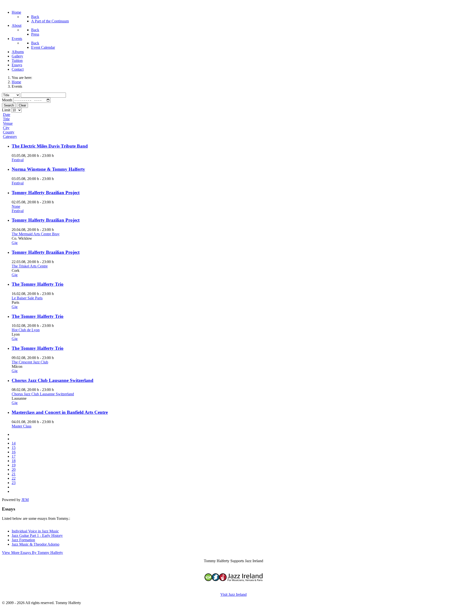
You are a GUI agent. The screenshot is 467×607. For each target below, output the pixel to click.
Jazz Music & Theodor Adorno (35, 544)
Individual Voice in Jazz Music (35, 531)
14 (14, 443)
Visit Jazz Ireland (233, 594)
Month (7, 100)
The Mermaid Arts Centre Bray (36, 234)
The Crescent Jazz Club (30, 362)
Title (6, 119)
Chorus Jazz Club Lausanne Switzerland (52, 380)
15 (14, 448)
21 (14, 474)
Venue (8, 123)
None (16, 206)
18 (14, 461)
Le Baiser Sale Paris (27, 298)
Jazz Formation (23, 540)
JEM (25, 500)
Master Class (21, 426)
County (8, 132)
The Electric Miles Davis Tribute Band (50, 146)
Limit (6, 110)
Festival (18, 160)
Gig (15, 243)
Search (9, 105)
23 (14, 483)
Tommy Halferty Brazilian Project (46, 192)
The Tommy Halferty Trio (37, 284)
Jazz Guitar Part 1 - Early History (37, 535)
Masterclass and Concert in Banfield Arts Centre (60, 412)
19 (14, 465)
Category (10, 136)
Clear (22, 105)
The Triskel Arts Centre (30, 266)
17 (14, 456)
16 (14, 452)
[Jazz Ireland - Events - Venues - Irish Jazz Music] (233, 586)
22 (14, 478)
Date (6, 115)
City (6, 128)
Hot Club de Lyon (26, 330)
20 (14, 469)
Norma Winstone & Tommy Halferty (48, 169)
